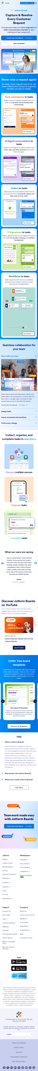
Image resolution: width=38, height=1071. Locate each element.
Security (19, 1053)
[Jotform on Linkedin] (11, 1068)
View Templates (19, 43)
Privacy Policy (19, 1048)
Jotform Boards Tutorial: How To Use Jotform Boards (19, 640)
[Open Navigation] (36, 3)
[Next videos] (35, 625)
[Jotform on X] (8, 1068)
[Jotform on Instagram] (30, 1068)
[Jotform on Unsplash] (33, 1068)
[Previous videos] (2, 625)
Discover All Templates (19, 727)
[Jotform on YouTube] (26, 1068)
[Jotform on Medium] (15, 1068)
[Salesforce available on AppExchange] (19, 976)
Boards (7, 3)
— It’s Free (19, 38)
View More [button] (19, 788)
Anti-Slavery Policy (19, 1062)
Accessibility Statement (19, 1057)
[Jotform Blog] (19, 1068)
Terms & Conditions (19, 1043)
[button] (3, 701)
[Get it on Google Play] (19, 962)
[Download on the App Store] (19, 968)
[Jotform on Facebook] (4, 1068)
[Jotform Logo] (2, 3)
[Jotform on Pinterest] (22, 1068)
